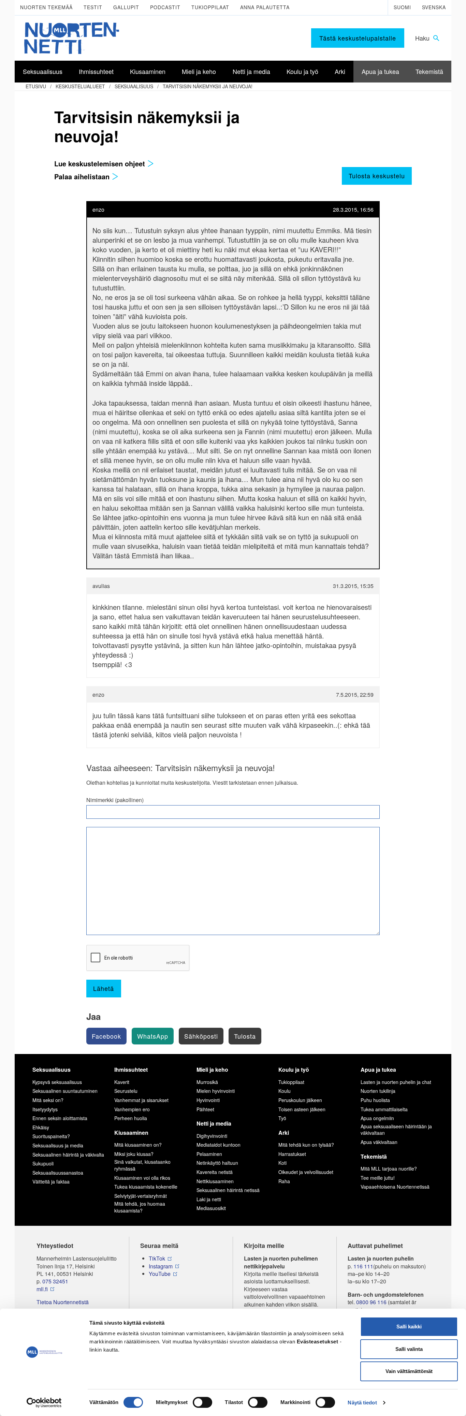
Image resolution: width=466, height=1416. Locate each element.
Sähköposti (201, 1035)
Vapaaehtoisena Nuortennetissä (395, 1186)
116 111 (363, 1266)
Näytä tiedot (362, 1402)
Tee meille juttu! (378, 1177)
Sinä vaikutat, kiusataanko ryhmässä (142, 1165)
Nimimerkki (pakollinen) (115, 800)
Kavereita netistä (214, 1172)
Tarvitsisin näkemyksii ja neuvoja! (207, 86)
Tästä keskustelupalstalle (357, 37)
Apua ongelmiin (377, 1118)
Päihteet (205, 1109)
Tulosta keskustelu (377, 175)
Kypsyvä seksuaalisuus (57, 1082)
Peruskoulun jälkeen (300, 1100)
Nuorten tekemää (46, 7)
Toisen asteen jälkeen (301, 1109)
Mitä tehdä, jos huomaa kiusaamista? (139, 1207)
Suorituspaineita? (51, 1136)
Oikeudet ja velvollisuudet (305, 1172)
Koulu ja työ (293, 1069)
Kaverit (121, 1082)
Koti (282, 1162)
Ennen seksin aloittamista (59, 1118)
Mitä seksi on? (47, 1100)
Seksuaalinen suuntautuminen (65, 1090)
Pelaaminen (209, 1153)
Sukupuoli (43, 1163)
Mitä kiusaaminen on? (138, 1144)
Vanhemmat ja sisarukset (141, 1100)
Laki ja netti (208, 1199)
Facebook (106, 1035)
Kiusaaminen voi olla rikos (142, 1177)
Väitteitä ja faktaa (51, 1181)
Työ (282, 1118)
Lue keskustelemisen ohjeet (100, 163)
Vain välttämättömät (409, 1371)
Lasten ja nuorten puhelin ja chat (396, 1082)
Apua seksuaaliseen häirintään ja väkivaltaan (396, 1129)
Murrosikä (207, 1082)
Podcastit (165, 7)
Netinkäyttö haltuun (217, 1162)
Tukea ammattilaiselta (384, 1109)
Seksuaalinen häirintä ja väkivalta (68, 1154)
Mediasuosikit (211, 1208)
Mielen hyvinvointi (215, 1090)
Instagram (161, 1266)
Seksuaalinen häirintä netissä (228, 1190)
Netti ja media (213, 1123)
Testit (93, 7)
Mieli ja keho (212, 1069)
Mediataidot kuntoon (218, 1144)
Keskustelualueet (80, 86)
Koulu (284, 1090)
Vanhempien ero (132, 1109)
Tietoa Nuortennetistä (63, 1302)
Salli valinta (409, 1349)
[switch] (202, 1402)
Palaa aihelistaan (83, 176)
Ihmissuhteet (131, 1069)
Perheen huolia (130, 1118)
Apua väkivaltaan (379, 1142)
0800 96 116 (371, 1302)
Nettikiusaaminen (215, 1181)
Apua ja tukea (378, 1069)
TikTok (157, 1258)
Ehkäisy (40, 1127)
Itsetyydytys (45, 1109)
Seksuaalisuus (134, 86)
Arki (283, 1132)
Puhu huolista (375, 1100)
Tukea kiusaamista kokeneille (145, 1186)
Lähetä (103, 988)
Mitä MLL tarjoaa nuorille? (389, 1168)
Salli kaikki (409, 1326)
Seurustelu (125, 1090)
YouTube (160, 1274)
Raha (284, 1181)
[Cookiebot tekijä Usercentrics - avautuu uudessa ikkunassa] (44, 1403)
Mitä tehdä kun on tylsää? (306, 1144)
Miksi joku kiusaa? (134, 1153)
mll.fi (42, 1289)
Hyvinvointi (208, 1100)
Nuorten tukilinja (378, 1090)
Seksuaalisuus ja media (57, 1145)
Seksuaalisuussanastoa (57, 1172)
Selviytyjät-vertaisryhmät (140, 1195)
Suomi (402, 7)
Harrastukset (292, 1153)
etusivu (36, 86)
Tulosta (245, 1035)
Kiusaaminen (131, 1132)
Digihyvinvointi (211, 1135)
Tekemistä (374, 1156)
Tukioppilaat (210, 7)
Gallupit (126, 7)
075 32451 (55, 1281)
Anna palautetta (265, 7)
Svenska (434, 7)
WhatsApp (152, 1035)
